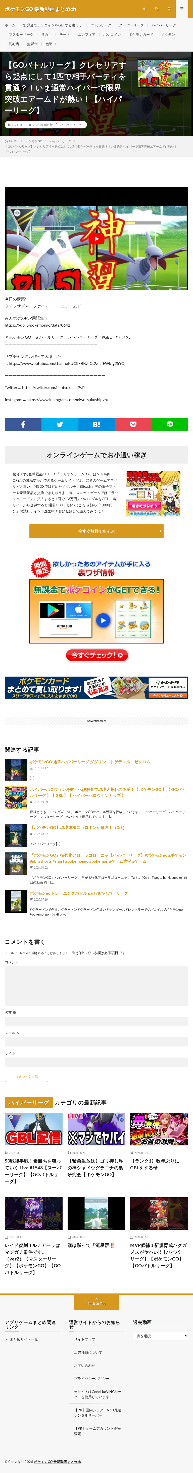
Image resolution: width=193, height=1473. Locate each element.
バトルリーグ (100, 25)
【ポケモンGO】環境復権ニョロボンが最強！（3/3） (78, 827)
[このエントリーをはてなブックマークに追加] (96, 424)
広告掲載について (88, 1352)
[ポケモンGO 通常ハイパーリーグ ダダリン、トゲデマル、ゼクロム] (16, 770)
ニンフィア (86, 34)
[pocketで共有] (133, 424)
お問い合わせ (84, 1365)
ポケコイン (112, 34)
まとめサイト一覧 (24, 1339)
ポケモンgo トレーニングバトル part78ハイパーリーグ (79, 893)
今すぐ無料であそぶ (96, 531)
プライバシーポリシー (91, 1378)
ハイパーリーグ (164, 25)
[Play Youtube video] (96, 238)
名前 (10, 1012)
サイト (10, 1053)
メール (12, 1033)
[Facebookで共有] (23, 424)
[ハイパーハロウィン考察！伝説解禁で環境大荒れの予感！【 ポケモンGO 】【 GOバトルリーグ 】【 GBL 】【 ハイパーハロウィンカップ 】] (16, 797)
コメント (12, 962)
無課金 (32, 44)
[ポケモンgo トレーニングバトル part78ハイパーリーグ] (16, 901)
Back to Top (96, 1303)
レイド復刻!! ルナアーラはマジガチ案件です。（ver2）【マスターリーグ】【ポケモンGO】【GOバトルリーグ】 (33, 1258)
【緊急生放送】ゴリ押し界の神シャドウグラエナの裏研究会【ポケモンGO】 (95, 1167)
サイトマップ (84, 1339)
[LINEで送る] (170, 424)
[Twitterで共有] (59, 424)
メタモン (168, 34)
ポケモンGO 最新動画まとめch (57, 1462)
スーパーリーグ (131, 25)
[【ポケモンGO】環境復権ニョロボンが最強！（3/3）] (16, 835)
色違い (50, 44)
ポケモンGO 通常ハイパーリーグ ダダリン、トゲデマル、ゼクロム (90, 761)
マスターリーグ (21, 34)
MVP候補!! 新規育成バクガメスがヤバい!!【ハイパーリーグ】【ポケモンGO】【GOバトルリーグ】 (158, 1255)
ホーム (10, 25)
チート (65, 34)
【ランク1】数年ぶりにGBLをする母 (154, 1164)
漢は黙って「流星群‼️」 (94, 1245)
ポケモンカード (141, 34)
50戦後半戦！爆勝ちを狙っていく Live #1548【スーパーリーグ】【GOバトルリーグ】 (33, 1171)
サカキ (46, 34)
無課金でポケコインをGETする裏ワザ (52, 25)
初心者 (14, 44)
